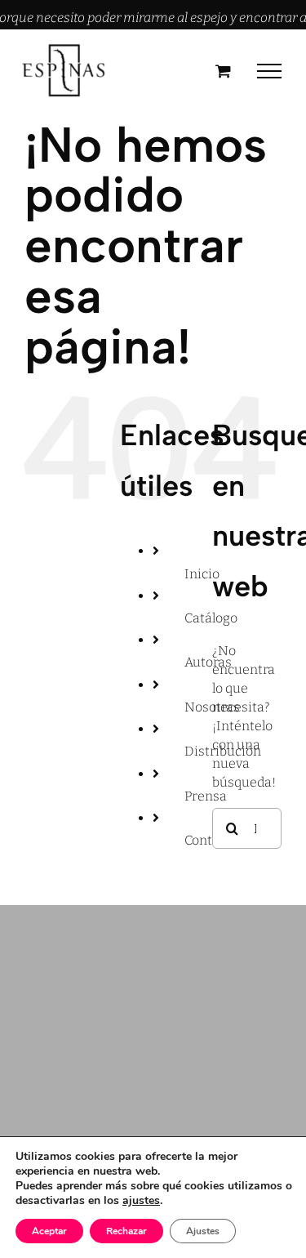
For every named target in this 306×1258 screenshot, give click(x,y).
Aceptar (49, 1231)
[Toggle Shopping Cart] (223, 70)
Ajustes (203, 1231)
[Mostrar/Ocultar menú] (269, 71)
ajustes (141, 1200)
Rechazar (126, 1231)
